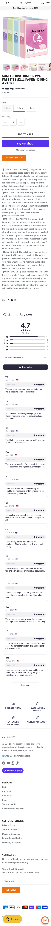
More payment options (25, 150)
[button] (14, 88)
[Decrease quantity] (5, 122)
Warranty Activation (11, 842)
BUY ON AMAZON (14, 158)
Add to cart (25, 134)
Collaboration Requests (13, 808)
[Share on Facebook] (12, 300)
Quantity (6, 116)
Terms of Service (9, 829)
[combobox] (45, 357)
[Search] (9, 3)
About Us (6, 791)
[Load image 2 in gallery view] (25, 36)
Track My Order (9, 804)
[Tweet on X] (9, 300)
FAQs (4, 787)
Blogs (4, 800)
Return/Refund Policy (12, 838)
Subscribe (11, 890)
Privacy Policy (8, 825)
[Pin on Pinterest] (15, 300)
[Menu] (3, 3)
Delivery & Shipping (11, 834)
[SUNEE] (25, 3)
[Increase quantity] (21, 122)
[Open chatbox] (45, 920)
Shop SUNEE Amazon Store (17, 755)
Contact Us (7, 795)
